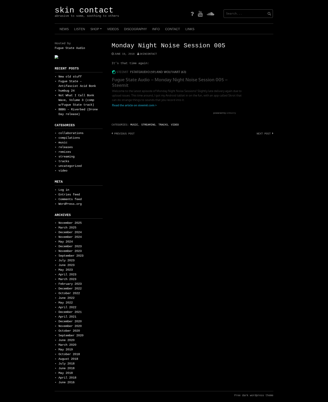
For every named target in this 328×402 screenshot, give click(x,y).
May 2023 (65, 270)
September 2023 (70, 256)
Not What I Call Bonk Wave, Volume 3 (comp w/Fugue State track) (76, 100)
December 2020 (70, 321)
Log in (63, 190)
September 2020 (70, 335)
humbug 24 (66, 90)
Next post (264, 133)
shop (96, 30)
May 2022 (65, 302)
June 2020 (66, 340)
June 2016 (66, 382)
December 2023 (70, 246)
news (64, 29)
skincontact (148, 54)
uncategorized (70, 166)
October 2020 (69, 331)
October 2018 (69, 354)
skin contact (84, 10)
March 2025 (67, 227)
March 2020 (67, 345)
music (134, 124)
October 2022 (69, 293)
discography (135, 29)
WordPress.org (70, 204)
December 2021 (70, 312)
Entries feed (69, 194)
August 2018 (68, 359)
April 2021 (67, 316)
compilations (69, 138)
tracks (163, 124)
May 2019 (65, 349)
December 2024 (70, 232)
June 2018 (66, 368)
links (189, 29)
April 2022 (67, 307)
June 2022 (66, 298)
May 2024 (65, 241)
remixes (64, 152)
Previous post (124, 133)
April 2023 (67, 274)
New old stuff (70, 76)
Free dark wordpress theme (253, 395)
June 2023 (66, 265)
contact (172, 29)
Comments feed (70, 199)
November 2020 (70, 326)
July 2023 (66, 260)
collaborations (70, 133)
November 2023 (70, 251)
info (156, 29)
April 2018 (67, 377)
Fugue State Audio (70, 48)
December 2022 (70, 288)
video (175, 124)
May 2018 (65, 373)
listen (79, 29)
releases (65, 147)
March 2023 (67, 279)
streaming (148, 124)
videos (113, 29)
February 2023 (70, 284)
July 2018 (66, 363)
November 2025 (70, 223)
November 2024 (70, 237)
